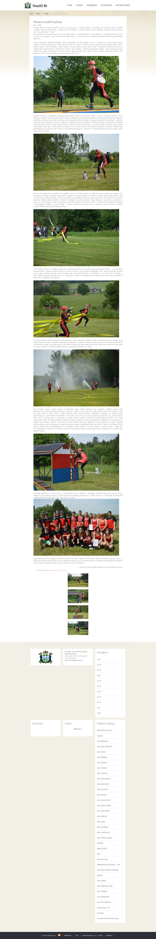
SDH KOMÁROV (103, 897)
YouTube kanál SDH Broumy (108, 918)
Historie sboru (123, 5)
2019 (99, 665)
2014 (99, 691)
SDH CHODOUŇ (103, 832)
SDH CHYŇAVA (102, 827)
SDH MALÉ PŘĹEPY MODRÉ (107, 870)
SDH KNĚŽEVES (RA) (104, 886)
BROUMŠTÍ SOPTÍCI (104, 730)
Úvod (69, 5)
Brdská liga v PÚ (103, 907)
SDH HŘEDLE (102, 816)
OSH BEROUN (102, 741)
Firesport (100, 913)
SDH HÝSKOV (102, 762)
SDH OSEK (101, 822)
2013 (99, 697)
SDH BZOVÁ (101, 795)
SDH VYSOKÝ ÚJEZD (104, 838)
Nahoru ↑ (109, 935)
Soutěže (46, 13)
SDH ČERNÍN (102, 891)
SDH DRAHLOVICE (104, 805)
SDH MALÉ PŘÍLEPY (104, 746)
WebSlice (67, 935)
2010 (99, 713)
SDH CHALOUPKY (104, 800)
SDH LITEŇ (101, 752)
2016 (99, 681)
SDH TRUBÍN (102, 768)
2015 (99, 686)
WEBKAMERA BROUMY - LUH (108, 864)
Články (79, 5)
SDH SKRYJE (101, 881)
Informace (92, 5)
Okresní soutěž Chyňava (60, 570)
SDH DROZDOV (103, 784)
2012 (99, 702)
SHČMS (100, 736)
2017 (99, 675)
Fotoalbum (106, 5)
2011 (99, 708)
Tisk (76, 935)
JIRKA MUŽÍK (102, 848)
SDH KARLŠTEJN (103, 811)
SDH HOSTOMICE (104, 779)
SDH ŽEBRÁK (102, 757)
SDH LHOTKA (102, 773)
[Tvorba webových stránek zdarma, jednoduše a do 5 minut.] (59, 935)
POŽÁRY (100, 843)
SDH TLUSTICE (102, 789)
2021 (99, 659)
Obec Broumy (102, 859)
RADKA (100, 875)
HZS (98, 854)
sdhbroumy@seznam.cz (74, 660)
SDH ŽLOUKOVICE (104, 902)
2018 (99, 670)
